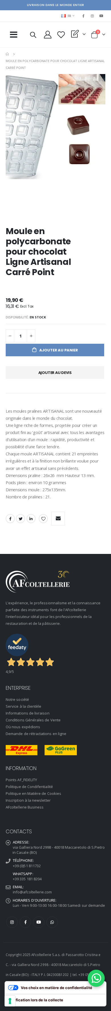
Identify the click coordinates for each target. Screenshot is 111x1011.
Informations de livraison (28, 713)
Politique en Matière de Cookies (33, 793)
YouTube (38, 922)
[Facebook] (83, 16)
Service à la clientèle (23, 706)
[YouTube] (101, 16)
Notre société (17, 699)
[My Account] (48, 34)
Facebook (10, 518)
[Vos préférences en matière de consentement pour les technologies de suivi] (10, 1001)
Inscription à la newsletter (28, 800)
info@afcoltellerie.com (32, 892)
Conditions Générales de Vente (33, 720)
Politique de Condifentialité (29, 786)
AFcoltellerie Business (25, 807)
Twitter (20, 518)
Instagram (12, 922)
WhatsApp (52, 922)
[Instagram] (92, 16)
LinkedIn (31, 518)
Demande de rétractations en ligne (36, 733)
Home (8, 54)
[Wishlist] (61, 34)
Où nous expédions (23, 726)
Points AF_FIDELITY (21, 779)
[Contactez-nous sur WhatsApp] (96, 978)
